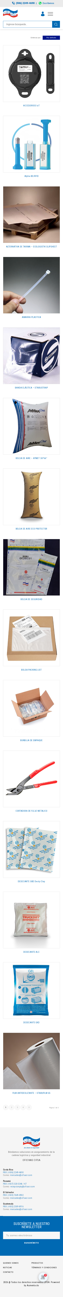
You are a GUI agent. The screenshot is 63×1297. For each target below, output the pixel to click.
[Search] (56, 24)
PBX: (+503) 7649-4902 (13, 1195)
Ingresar (43, 13)
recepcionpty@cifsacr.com (22, 1186)
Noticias (7, 1267)
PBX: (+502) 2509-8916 (13, 1206)
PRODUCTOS (37, 1263)
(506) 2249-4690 (25, 3)
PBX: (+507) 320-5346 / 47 (14, 1184)
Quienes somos (11, 1263)
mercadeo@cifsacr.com (21, 1175)
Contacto (8, 1272)
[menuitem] (23, 3)
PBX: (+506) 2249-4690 (13, 1172)
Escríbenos (48, 3)
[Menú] (49, 14)
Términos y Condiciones (44, 1267)
